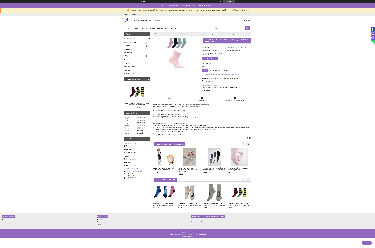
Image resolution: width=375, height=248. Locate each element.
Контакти (152, 28)
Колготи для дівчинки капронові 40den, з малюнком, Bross (163, 169)
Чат (368, 243)
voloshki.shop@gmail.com (134, 171)
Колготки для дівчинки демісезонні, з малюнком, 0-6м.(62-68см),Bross (189, 169)
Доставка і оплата (163, 28)
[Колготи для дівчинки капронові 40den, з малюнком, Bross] (164, 157)
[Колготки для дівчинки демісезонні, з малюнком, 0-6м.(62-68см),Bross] (189, 157)
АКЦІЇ (127, 56)
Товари (135, 28)
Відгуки (173, 28)
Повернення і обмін (197, 222)
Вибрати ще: (220, 75)
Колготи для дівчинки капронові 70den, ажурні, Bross (238, 169)
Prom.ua (196, 231)
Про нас (144, 28)
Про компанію (6, 220)
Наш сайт (100, 220)
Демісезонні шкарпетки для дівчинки (196, 34)
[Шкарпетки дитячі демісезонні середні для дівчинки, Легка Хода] (164, 192)
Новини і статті (129, 73)
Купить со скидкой (204, 5)
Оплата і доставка (197, 220)
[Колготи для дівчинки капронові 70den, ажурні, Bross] (239, 157)
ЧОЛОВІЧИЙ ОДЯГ (131, 46)
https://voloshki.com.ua (133, 169)
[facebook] (247, 138)
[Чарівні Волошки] (127, 20)
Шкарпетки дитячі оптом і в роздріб (171, 34)
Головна (128, 28)
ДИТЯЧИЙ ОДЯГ (130, 42)
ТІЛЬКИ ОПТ (129, 52)
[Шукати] (247, 28)
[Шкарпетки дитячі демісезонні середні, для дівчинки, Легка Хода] (189, 192)
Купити (210, 58)
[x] (249, 138)
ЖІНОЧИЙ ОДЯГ (130, 49)
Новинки (127, 70)
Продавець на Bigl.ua (187, 232)
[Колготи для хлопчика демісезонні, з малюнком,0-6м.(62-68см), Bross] (214, 157)
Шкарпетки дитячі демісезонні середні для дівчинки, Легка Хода (164, 204)
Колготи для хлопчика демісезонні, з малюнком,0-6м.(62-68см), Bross (214, 169)
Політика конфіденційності (200, 234)
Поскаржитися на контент (185, 234)
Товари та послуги (130, 38)
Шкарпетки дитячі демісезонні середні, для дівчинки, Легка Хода (189, 204)
